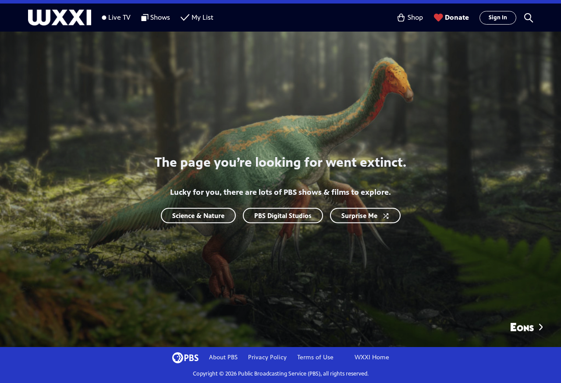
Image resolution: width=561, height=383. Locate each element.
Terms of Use (315, 357)
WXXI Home (372, 357)
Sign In (498, 17)
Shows (160, 17)
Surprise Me (359, 215)
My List (202, 17)
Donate (457, 17)
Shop (415, 17)
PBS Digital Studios (283, 215)
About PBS (223, 357)
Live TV (119, 17)
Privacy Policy (267, 357)
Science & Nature (198, 215)
